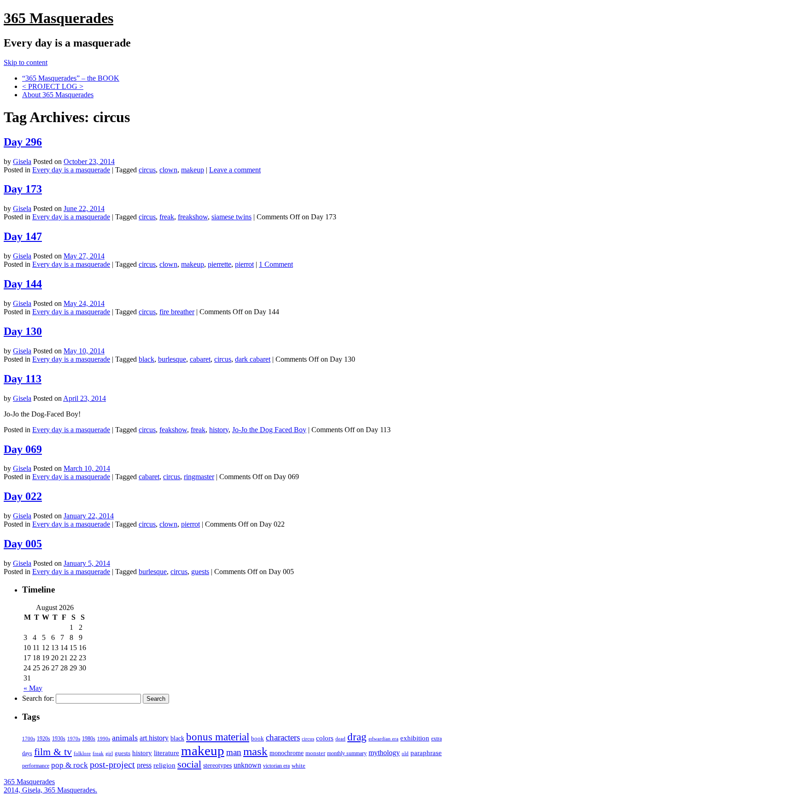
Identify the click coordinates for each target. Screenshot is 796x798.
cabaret (200, 359)
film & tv (53, 751)
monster (315, 753)
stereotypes (217, 765)
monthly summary (347, 753)
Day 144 (23, 284)
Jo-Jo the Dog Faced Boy (269, 430)
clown (168, 170)
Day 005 (23, 544)
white (298, 765)
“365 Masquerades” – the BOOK (70, 78)
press (144, 765)
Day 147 (23, 236)
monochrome (286, 753)
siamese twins (231, 217)
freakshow (193, 217)
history (218, 430)
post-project (112, 764)
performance (35, 766)
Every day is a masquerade (71, 170)
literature (166, 753)
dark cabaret (252, 359)
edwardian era (383, 738)
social (189, 764)
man (233, 752)
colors (325, 738)
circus (147, 170)
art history (154, 738)
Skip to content (25, 62)
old (405, 753)
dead (340, 738)
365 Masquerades (58, 18)
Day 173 (23, 189)
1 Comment (276, 264)
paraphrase (426, 753)
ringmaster (199, 477)
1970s (73, 738)
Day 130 (23, 331)
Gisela (22, 161)
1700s (28, 738)
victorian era (276, 766)
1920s (43, 738)
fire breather (176, 312)
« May (32, 688)
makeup (192, 170)
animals (125, 737)
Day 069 (23, 449)
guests (200, 571)
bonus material (217, 737)
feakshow (173, 430)
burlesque (172, 359)
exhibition (414, 738)
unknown (247, 765)
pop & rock (69, 765)
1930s (58, 738)
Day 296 (23, 142)
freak (166, 217)
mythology (384, 753)
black (146, 359)
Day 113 (22, 379)
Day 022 (23, 496)
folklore (82, 753)
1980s (88, 738)
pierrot (244, 264)
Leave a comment (235, 170)
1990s (103, 738)
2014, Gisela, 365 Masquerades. (50, 790)
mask (255, 751)
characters (283, 737)
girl (109, 753)
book (257, 738)
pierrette (219, 264)
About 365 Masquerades (58, 95)
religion (164, 765)
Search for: (38, 698)
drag (357, 737)
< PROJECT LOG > (52, 86)
